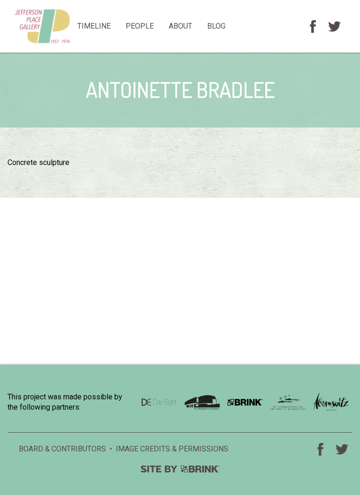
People (140, 26)
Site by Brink (180, 468)
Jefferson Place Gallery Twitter (334, 26)
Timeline (94, 26)
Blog (216, 26)
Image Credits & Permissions (172, 448)
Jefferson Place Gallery (42, 26)
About (180, 26)
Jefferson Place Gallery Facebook (313, 26)
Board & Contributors (62, 448)
